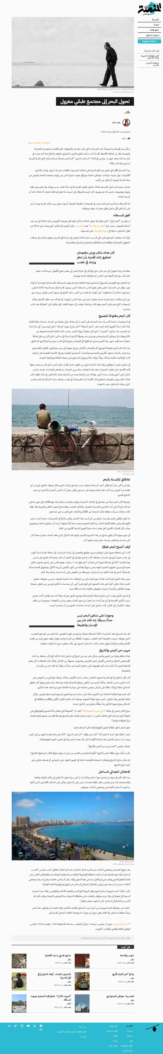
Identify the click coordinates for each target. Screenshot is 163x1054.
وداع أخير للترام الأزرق (126, 973)
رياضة (115, 1040)
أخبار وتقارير (113, 1025)
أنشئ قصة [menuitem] (154, 29)
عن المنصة (82, 1026)
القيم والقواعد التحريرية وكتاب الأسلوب (150, 56)
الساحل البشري (121, 924)
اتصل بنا (83, 1036)
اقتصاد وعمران (111, 1030)
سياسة (130, 1030)
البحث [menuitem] (156, 24)
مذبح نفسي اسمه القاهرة (61, 955)
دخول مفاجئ (128, 1050)
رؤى (128, 112)
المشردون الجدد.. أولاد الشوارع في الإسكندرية (54, 973)
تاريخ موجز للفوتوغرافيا (93, 711)
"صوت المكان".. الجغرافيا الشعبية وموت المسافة (53, 995)
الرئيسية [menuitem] (155, 19)
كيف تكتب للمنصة (151, 50)
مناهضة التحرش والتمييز (152, 64)
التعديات (79, 226)
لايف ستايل (113, 1045)
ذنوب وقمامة (129, 955)
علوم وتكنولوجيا (127, 1045)
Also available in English (39, 142)
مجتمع (130, 1035)
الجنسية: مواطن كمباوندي (124, 995)
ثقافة (115, 1035)
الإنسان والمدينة (97, 226)
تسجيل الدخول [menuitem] (152, 35)
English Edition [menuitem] (149, 41)
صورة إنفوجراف (100, 231)
